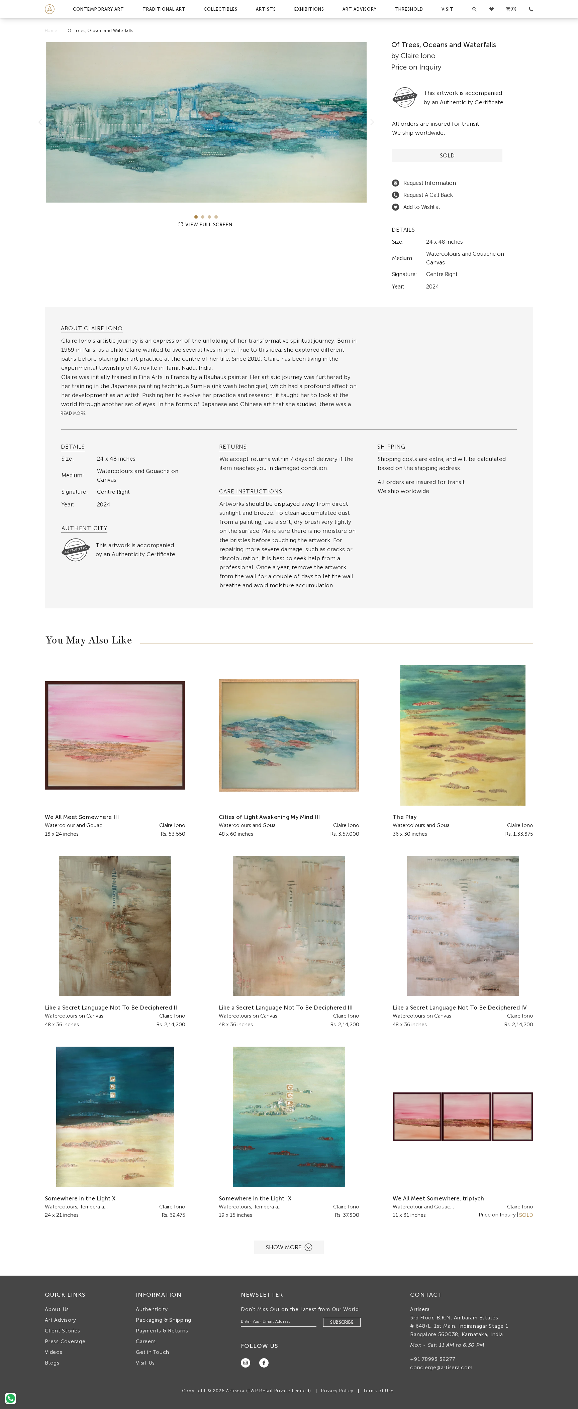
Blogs (52, 1363)
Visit (448, 9)
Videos (54, 1352)
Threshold (409, 9)
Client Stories (62, 1330)
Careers (146, 1341)
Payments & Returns (162, 1330)
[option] (206, 122)
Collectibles (220, 9)
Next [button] (369, 121)
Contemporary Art (98, 9)
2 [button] (202, 217)
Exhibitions (309, 9)
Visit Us (145, 1363)
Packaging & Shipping (163, 1320)
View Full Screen (208, 225)
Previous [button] (42, 121)
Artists (266, 9)
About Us (57, 1309)
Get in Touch (152, 1352)
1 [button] (196, 217)
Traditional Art (164, 9)
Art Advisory (360, 9)
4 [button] (216, 217)
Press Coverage (65, 1341)
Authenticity (152, 1309)
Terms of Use (378, 1390)
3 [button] (209, 217)
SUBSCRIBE (342, 1322)
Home (51, 30)
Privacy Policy (337, 1390)
